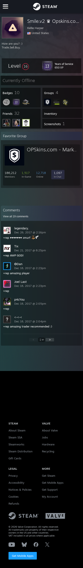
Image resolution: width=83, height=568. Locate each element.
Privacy (13, 475)
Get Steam (48, 475)
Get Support (50, 489)
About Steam (17, 430)
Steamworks (16, 444)
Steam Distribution (21, 451)
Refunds (14, 503)
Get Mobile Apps (22, 555)
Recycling (48, 451)
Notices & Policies (20, 489)
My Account (50, 496)
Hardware (48, 444)
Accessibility (16, 482)
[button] (18, 66)
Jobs (45, 437)
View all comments (15, 216)
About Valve (50, 430)
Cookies (14, 496)
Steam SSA (15, 437)
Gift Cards (15, 458)
